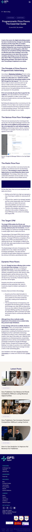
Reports (4, 488)
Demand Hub (5, 471)
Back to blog (7, 11)
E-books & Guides (6, 483)
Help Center (5, 499)
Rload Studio (27, 530)
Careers (4, 497)
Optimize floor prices (7, 269)
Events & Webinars (6, 490)
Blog (3, 481)
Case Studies (5, 485)
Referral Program (6, 502)
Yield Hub (4, 469)
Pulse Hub (4, 476)
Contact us (4, 500)
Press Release (5, 486)
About (3, 495)
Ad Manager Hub (6, 468)
